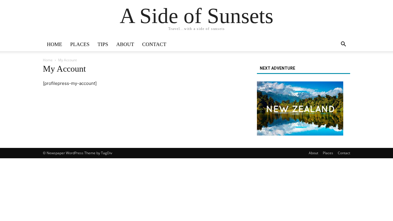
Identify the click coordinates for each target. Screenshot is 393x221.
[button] (343, 44)
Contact (154, 44)
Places (79, 44)
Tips (103, 44)
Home (54, 44)
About (125, 44)
